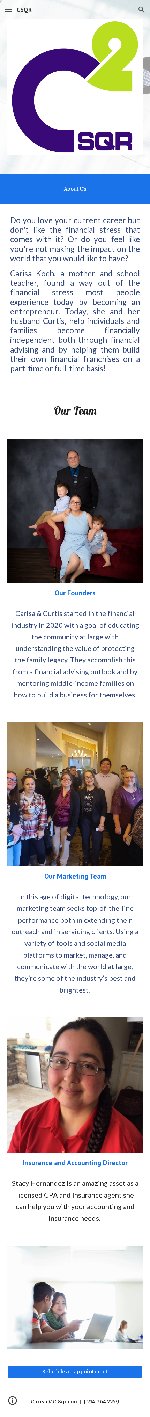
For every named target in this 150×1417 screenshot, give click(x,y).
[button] (8, 9)
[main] (75, 189)
